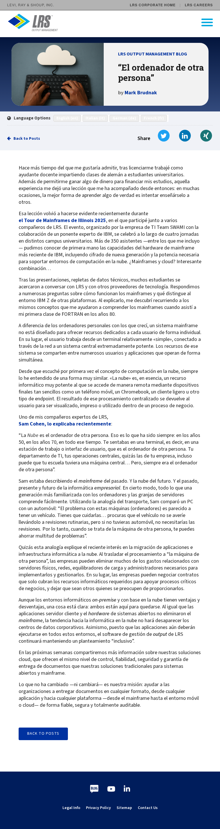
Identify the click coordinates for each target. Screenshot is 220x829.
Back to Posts (26, 138)
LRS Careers (199, 4)
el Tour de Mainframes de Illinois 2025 (62, 220)
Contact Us (148, 808)
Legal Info (71, 808)
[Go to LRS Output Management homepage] (113, 22)
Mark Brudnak (141, 92)
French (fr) (154, 118)
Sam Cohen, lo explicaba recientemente (65, 424)
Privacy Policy (98, 808)
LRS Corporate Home (153, 4)
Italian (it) (95, 118)
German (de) (124, 118)
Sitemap (124, 808)
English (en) (67, 118)
